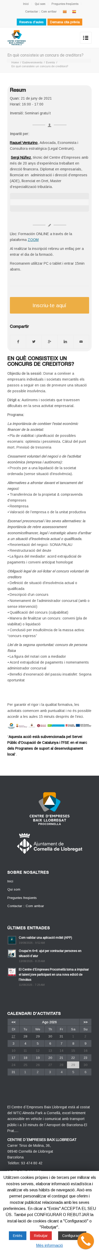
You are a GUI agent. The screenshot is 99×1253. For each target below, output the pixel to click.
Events (50, 62)
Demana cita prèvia (65, 22)
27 (13, 1036)
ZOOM (33, 240)
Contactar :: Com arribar (41, 11)
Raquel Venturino (24, 143)
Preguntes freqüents (65, 3)
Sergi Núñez (21, 157)
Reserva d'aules (31, 22)
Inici (26, 3)
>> (86, 1022)
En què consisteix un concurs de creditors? (45, 55)
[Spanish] (74, 11)
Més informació (49, 1245)
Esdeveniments (32, 62)
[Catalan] (65, 11)
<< (13, 1022)
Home (15, 62)
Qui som (40, 3)
